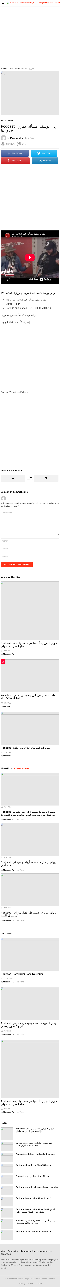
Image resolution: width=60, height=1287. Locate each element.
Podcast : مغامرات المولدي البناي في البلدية (25, 747)
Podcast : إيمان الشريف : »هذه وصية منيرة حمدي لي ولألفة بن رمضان (28, 1025)
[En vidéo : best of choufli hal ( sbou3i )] (7, 1201)
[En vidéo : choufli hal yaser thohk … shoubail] (7, 1190)
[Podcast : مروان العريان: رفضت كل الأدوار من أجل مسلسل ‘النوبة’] (30, 889)
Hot (3, 661)
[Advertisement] (30, 36)
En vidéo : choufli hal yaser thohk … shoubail (37, 1187)
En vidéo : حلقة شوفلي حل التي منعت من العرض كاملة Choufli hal (28, 697)
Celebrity (21, 1284)
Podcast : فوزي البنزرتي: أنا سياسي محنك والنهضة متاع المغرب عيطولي (29, 644)
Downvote (46, 478)
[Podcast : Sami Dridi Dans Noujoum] (30, 954)
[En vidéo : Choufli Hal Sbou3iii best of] (7, 1168)
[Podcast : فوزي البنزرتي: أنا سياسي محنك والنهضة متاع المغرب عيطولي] (30, 610)
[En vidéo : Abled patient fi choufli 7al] (7, 1235)
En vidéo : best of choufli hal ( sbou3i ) (34, 1198)
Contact (39, 1284)
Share (4, 74)
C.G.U (30, 1284)
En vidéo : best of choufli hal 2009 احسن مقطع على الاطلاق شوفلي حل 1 (35, 1210)
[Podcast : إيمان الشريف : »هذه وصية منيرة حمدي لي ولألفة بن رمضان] (30, 1003)
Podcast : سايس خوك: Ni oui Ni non (32, 1176)
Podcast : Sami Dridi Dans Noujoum (22, 974)
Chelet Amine (21, 768)
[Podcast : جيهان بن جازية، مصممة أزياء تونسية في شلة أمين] (30, 839)
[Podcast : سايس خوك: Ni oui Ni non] (7, 1179)
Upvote (13, 478)
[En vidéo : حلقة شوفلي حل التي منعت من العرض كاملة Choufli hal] (30, 675)
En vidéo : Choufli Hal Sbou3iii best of (33, 1165)
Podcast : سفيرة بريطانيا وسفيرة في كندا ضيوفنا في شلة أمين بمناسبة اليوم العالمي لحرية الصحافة (28, 813)
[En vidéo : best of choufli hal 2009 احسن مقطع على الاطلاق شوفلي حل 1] (7, 1213)
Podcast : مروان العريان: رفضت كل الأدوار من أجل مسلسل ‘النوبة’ (29, 914)
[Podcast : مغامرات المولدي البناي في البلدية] (30, 728)
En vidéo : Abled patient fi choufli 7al (33, 1231)
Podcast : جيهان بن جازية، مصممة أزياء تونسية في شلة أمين (29, 864)
